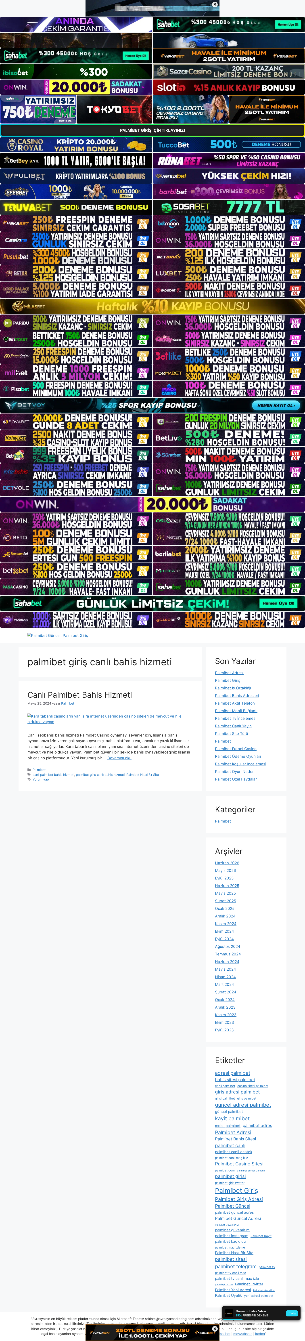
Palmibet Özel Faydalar (236, 779)
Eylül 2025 (224, 878)
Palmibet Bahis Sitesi (235, 1139)
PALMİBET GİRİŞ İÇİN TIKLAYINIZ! (152, 130)
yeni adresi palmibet (258, 1295)
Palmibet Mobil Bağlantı (236, 711)
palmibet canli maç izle (231, 1158)
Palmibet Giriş (227, 680)
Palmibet (39, 770)
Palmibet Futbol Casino (236, 749)
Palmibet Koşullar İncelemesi (240, 764)
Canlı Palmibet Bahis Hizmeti (79, 694)
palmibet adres (257, 1125)
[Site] (76, 223)
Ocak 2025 (224, 908)
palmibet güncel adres (234, 1212)
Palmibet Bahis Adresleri (237, 695)
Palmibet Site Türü (231, 733)
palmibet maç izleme (230, 1247)
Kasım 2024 (225, 923)
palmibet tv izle (224, 1284)
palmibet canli (230, 1145)
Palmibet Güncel (232, 1206)
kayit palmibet (232, 1118)
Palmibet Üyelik (228, 1295)
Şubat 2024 (225, 992)
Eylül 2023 (224, 1030)
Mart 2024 (224, 984)
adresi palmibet (232, 1073)
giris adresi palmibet (237, 1092)
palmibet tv (267, 1267)
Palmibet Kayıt (261, 1236)
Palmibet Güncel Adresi (238, 1218)
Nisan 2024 (225, 977)
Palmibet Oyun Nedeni (235, 771)
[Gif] (152, 306)
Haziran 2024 (227, 961)
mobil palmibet (227, 1125)
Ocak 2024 (225, 999)
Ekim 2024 (224, 931)
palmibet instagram (231, 1236)
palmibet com (225, 1170)
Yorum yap (41, 779)
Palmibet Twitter (249, 1284)
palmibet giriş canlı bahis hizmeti (100, 774)
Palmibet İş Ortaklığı (233, 688)
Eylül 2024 (224, 939)
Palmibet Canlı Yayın (233, 726)
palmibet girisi (230, 1176)
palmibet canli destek (233, 1152)
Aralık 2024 (225, 916)
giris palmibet (246, 1098)
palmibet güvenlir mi (232, 1230)
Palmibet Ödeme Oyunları (238, 756)
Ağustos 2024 (227, 946)
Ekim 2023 (224, 1022)
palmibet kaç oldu (230, 1241)
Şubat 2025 (225, 901)
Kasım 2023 (225, 1015)
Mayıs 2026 (225, 870)
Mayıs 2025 (225, 893)
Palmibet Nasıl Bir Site (142, 774)
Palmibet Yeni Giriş (264, 1290)
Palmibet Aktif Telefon (235, 703)
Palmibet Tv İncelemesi (235, 718)
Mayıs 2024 (225, 969)
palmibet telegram (236, 1266)
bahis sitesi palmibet (235, 1079)
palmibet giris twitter (229, 1183)
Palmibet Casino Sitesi (239, 1164)
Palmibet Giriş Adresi (239, 1199)
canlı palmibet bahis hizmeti (53, 774)
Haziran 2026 (227, 863)
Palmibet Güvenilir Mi (227, 1224)
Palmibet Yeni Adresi (233, 1290)
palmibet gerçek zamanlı (251, 1170)
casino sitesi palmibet (252, 1086)
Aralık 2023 (225, 1007)
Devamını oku (119, 758)
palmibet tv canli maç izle (237, 1278)
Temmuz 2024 (228, 954)
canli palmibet (225, 1086)
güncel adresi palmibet (243, 1105)
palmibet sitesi (231, 1259)
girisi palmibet (225, 1098)
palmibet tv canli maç (230, 1273)
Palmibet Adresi (229, 673)
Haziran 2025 (227, 886)
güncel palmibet (229, 1111)
